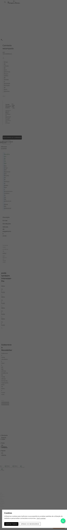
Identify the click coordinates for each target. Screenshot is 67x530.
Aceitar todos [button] (11, 524)
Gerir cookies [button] (41, 518)
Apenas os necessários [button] (30, 524)
